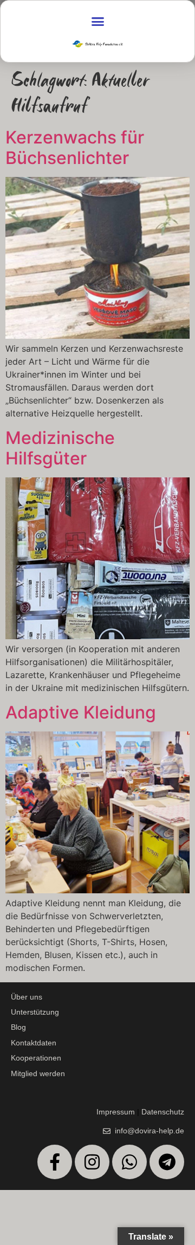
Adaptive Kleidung (80, 712)
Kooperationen (36, 1058)
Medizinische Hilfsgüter (60, 448)
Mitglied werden (38, 1073)
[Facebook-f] (54, 1162)
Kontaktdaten (33, 1042)
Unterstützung (35, 1012)
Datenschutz (162, 1111)
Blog (18, 1027)
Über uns (26, 997)
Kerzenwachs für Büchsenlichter (74, 147)
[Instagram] (92, 1162)
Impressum (115, 1111)
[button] (97, 21)
